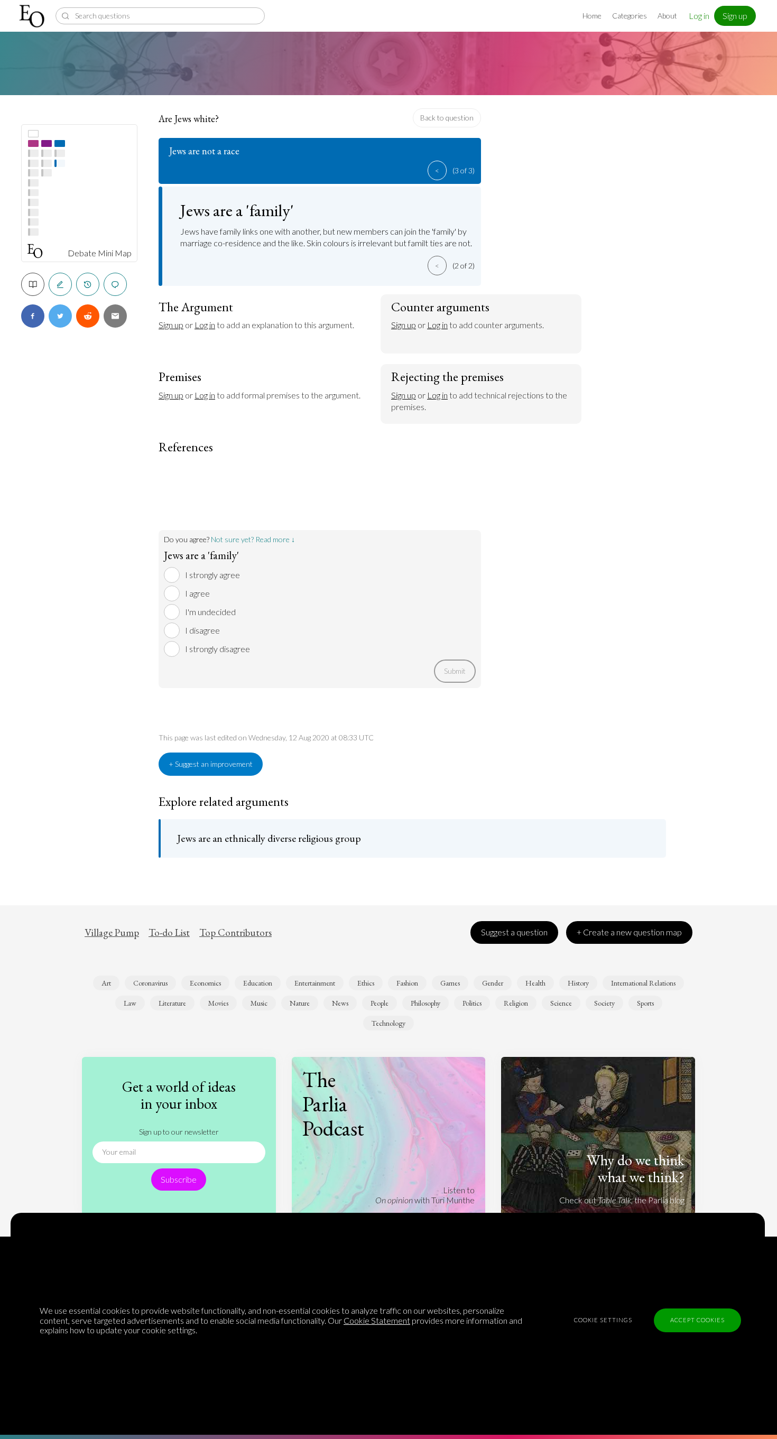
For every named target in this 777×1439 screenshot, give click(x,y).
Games (450, 983)
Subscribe (179, 1179)
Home (592, 15)
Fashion (407, 983)
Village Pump (112, 933)
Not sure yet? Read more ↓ (253, 539)
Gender (492, 983)
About (667, 15)
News (340, 1003)
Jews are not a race (204, 151)
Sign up (735, 16)
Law (130, 1003)
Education (257, 983)
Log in (699, 16)
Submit (455, 670)
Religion (516, 1003)
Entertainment (314, 983)
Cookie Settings (603, 1319)
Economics (205, 983)
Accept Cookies (697, 1319)
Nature (300, 1003)
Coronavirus (150, 983)
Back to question (447, 117)
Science (561, 1003)
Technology (388, 1023)
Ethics (365, 983)
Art (106, 983)
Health (535, 983)
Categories (629, 15)
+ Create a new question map (629, 932)
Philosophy (425, 1003)
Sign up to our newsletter (179, 1131)
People (379, 1003)
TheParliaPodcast (333, 1104)
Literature (172, 1003)
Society (604, 1003)
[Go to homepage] (33, 16)
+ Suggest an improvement (211, 763)
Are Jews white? (189, 119)
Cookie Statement (377, 1320)
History (578, 983)
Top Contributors (235, 933)
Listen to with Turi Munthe (425, 1194)
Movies (218, 1003)
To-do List (169, 933)
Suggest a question (514, 932)
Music (259, 1003)
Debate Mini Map (100, 253)
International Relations (643, 983)
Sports (645, 1003)
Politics (472, 1003)
